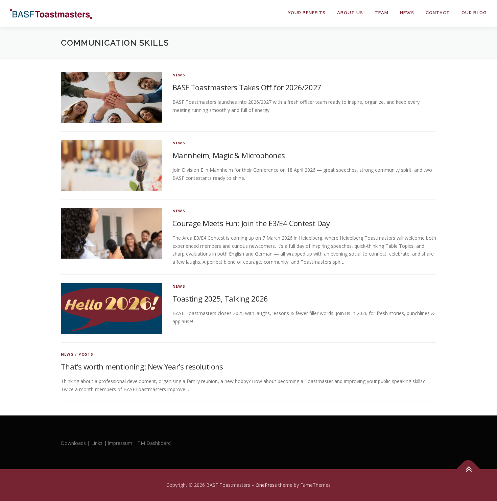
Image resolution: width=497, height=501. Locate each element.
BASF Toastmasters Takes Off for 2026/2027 (246, 87)
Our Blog (474, 12)
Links (96, 443)
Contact (438, 12)
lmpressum (120, 443)
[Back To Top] (468, 469)
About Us (350, 12)
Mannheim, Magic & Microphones (228, 155)
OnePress (266, 485)
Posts (85, 354)
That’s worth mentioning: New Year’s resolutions (142, 366)
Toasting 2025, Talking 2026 (220, 298)
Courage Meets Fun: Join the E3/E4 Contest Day (251, 223)
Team (381, 12)
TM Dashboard (154, 443)
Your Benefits (307, 12)
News (407, 12)
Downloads (74, 443)
